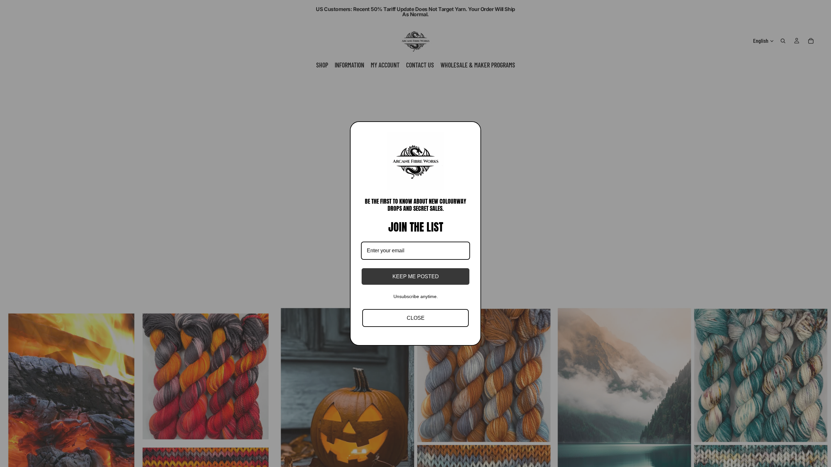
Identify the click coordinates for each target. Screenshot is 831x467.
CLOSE (416, 318)
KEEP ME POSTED (415, 276)
